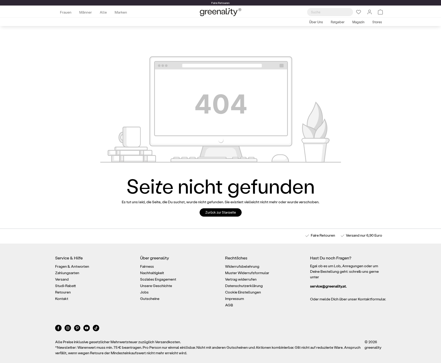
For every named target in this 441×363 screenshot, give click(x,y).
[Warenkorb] (380, 12)
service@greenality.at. (328, 286)
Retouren (63, 292)
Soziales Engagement (158, 279)
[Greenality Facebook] (58, 329)
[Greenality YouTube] (86, 329)
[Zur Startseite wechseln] (220, 12)
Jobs (144, 292)
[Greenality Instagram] (68, 329)
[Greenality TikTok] (96, 329)
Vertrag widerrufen (241, 279)
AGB (229, 305)
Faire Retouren (323, 235)
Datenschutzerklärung (244, 285)
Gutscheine (149, 298)
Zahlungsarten (67, 272)
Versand (352, 235)
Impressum (234, 298)
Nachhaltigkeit (152, 272)
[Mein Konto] (369, 12)
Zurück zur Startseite (220, 212)
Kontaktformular (371, 299)
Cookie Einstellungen (243, 292)
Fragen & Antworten (72, 266)
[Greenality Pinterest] (77, 329)
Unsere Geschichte (156, 285)
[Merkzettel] (358, 12)
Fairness (147, 266)
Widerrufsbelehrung (242, 266)
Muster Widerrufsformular (247, 272)
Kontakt (61, 298)
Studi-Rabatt (65, 285)
